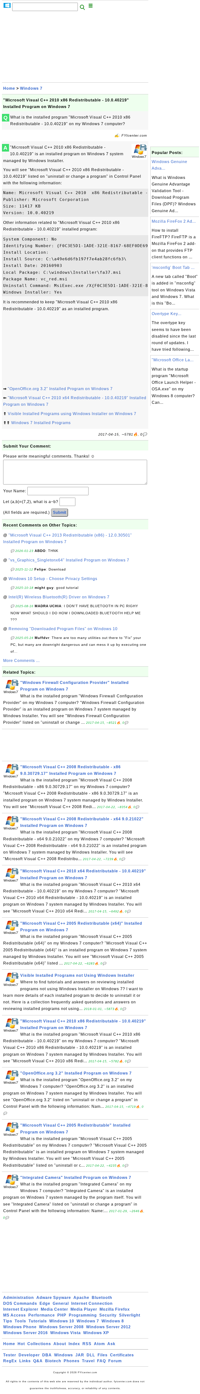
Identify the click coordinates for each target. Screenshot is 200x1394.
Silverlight (129, 1315)
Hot (21, 1344)
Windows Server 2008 (61, 1327)
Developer (29, 1355)
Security (108, 1315)
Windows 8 (112, 1321)
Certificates (122, 1355)
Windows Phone (20, 1327)
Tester (9, 1355)
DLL (91, 1355)
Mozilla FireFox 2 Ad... (174, 221)
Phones (72, 1361)
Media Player (83, 1309)
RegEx (10, 1361)
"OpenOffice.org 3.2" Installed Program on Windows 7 (60, 389)
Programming (83, 1315)
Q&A (38, 1361)
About (59, 1344)
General (61, 1303)
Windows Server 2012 (108, 1327)
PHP (61, 1315)
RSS (86, 1344)
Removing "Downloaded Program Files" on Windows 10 (63, 629)
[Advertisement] (75, 48)
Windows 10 (61, 1321)
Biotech (53, 1361)
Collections (39, 1344)
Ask (111, 1344)
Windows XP (96, 1333)
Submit (59, 512)
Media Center (54, 1309)
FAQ (101, 1361)
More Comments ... (21, 661)
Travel (88, 1361)
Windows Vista (65, 1333)
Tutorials (38, 1321)
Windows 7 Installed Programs (41, 423)
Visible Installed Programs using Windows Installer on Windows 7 (72, 414)
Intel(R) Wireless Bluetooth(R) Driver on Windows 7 (59, 597)
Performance (41, 1315)
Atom (99, 1344)
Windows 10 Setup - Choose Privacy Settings (53, 579)
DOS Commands (20, 1303)
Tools (20, 1321)
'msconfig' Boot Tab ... (173, 267)
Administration (18, 1297)
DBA (47, 1355)
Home (9, 88)
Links (25, 1361)
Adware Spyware (53, 1297)
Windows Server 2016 (25, 1333)
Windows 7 (31, 88)
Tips (7, 1321)
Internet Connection (92, 1303)
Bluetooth (102, 1297)
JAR (79, 1355)
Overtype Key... (166, 314)
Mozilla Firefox (115, 1309)
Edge (45, 1303)
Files (103, 1355)
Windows (63, 1355)
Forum (115, 1361)
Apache (81, 1297)
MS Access (14, 1315)
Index (74, 1344)
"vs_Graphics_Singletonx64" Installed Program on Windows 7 (69, 560)
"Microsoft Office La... (173, 360)
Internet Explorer (20, 1309)
